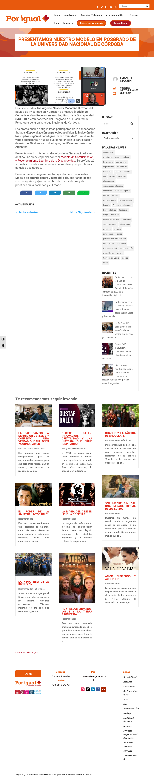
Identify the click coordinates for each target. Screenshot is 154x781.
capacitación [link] (108, 167)
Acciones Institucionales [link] (129, 89)
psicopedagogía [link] (126, 248)
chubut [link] (118, 171)
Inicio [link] (57, 15)
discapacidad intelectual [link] (113, 186)
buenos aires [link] (121, 162)
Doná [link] (125, 699)
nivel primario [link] (108, 234)
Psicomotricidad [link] (110, 248)
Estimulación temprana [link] (122, 205)
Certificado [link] (107, 171)
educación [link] (107, 191)
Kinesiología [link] (125, 224)
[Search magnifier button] (147, 6)
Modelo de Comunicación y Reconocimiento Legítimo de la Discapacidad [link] (54, 158)
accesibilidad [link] (108, 152)
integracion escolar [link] (111, 219)
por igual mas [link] (109, 243)
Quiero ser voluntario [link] (91, 23)
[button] (97, 8)
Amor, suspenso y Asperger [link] (120, 578)
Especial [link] (106, 205)
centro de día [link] (122, 167)
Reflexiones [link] (39, 448)
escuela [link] (115, 195)
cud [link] (104, 176)
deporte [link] (112, 176)
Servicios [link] (127, 751)
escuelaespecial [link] (109, 200)
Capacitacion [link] (129, 686)
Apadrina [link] (127, 682)
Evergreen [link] (66, 448)
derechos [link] (122, 176)
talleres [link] (125, 258)
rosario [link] (120, 253)
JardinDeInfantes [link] (110, 224)
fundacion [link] (123, 210)
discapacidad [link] (108, 181)
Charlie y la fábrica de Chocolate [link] (120, 434)
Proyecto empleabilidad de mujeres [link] (130, 734)
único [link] (105, 263)
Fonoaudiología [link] (109, 210)
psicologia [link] (121, 243)
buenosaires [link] (108, 162)
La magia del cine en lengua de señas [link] (77, 513)
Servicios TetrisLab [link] (91, 15)
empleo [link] (106, 195)
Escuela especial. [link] (126, 200)
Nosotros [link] (69, 15)
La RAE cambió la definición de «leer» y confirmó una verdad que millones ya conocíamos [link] (33, 438)
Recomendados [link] (25, 448)
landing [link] (127, 713)
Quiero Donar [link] (120, 23)
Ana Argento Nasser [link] (111, 157)
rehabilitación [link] (108, 253)
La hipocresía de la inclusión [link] (33, 583)
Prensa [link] (134, 15)
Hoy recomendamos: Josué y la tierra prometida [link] (77, 611)
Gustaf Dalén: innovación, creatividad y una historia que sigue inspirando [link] (77, 438)
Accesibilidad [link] (129, 677)
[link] (27, 19)
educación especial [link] (122, 191)
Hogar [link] (105, 215)
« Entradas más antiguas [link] (27, 652)
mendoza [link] (107, 229)
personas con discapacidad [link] (114, 239)
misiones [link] (117, 229)
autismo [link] (126, 157)
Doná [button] (28, 674)
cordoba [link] (127, 171)
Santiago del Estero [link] (111, 258)
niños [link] (119, 234)
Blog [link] (56, 23)
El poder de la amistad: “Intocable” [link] (33, 513)
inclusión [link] (115, 215)
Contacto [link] (68, 23)
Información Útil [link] (114, 15)
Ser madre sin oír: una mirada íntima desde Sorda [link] (120, 506)
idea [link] (125, 704)
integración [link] (126, 219)
